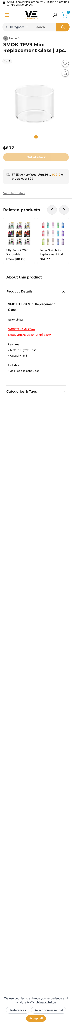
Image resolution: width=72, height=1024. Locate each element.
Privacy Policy (46, 1002)
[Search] (63, 27)
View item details (14, 193)
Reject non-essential (48, 1010)
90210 (56, 174)
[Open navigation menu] (7, 15)
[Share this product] (65, 73)
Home (13, 38)
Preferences (17, 1010)
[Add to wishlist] (65, 63)
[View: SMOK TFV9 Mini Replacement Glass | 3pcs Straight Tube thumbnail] (36, 136)
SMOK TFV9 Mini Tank (21, 329)
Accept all (36, 1018)
